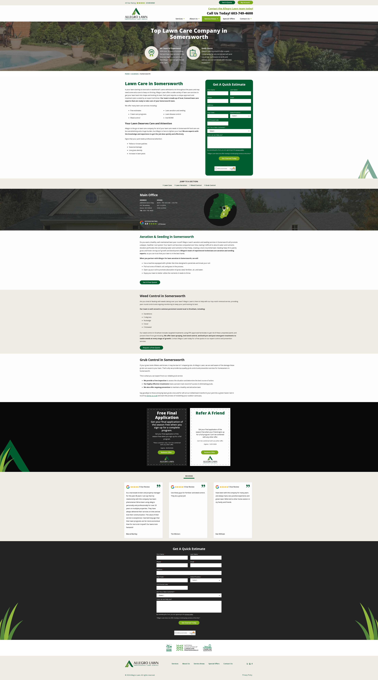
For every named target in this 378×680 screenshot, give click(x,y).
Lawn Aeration (181, 185)
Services (179, 19)
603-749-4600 (148, 210)
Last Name (234, 90)
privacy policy (240, 150)
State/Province (235, 112)
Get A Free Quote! (150, 282)
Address (210, 105)
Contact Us (245, 19)
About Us (194, 19)
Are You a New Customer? (216, 127)
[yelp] (247, 663)
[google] (250, 663)
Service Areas (210, 19)
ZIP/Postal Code (213, 120)
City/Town (210, 112)
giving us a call (152, 396)
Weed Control (196, 185)
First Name (211, 90)
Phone (209, 97)
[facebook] (252, 663)
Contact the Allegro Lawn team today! (230, 8)
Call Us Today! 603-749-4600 (230, 13)
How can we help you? (215, 135)
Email (232, 97)
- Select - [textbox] (234, 116)
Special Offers (229, 19)
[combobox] (240, 116)
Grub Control (210, 185)
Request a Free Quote (151, 348)
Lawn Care (168, 185)
